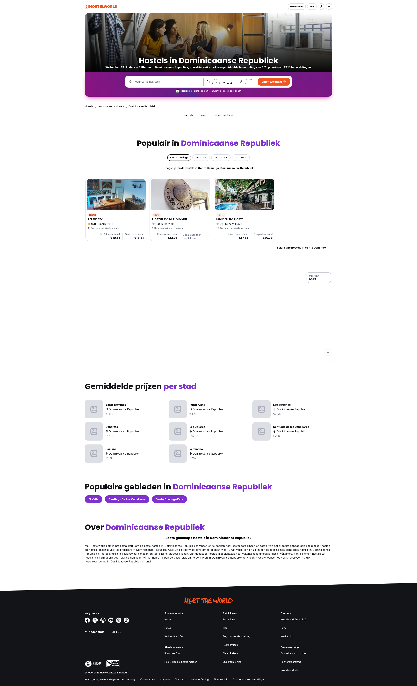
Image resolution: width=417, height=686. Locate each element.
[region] (208, 316)
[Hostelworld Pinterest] (118, 620)
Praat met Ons (172, 653)
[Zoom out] (328, 358)
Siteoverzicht (221, 679)
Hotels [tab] (203, 115)
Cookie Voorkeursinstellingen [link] (249, 679)
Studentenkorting (232, 661)
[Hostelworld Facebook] (87, 620)
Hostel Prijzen (230, 644)
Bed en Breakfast (174, 636)
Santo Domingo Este (169, 499)
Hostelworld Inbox (291, 670)
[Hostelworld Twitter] (95, 620)
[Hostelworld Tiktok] (126, 620)
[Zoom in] (328, 352)
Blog (225, 628)
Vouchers (180, 679)
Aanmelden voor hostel (293, 653)
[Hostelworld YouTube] (110, 620)
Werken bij (287, 636)
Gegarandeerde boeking (236, 636)
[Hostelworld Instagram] (103, 620)
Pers (283, 628)
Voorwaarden (147, 679)
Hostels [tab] (188, 115)
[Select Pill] (321, 6)
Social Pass (229, 619)
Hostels (169, 619)
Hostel (92, 215)
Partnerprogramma (291, 661)
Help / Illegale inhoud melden (181, 661)
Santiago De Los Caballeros (127, 499)
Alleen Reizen (230, 653)
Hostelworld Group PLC (293, 619)
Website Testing (200, 679)
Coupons (165, 679)
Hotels (168, 628)
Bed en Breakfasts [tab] (223, 115)
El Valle (93, 499)
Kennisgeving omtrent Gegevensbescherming (110, 679)
